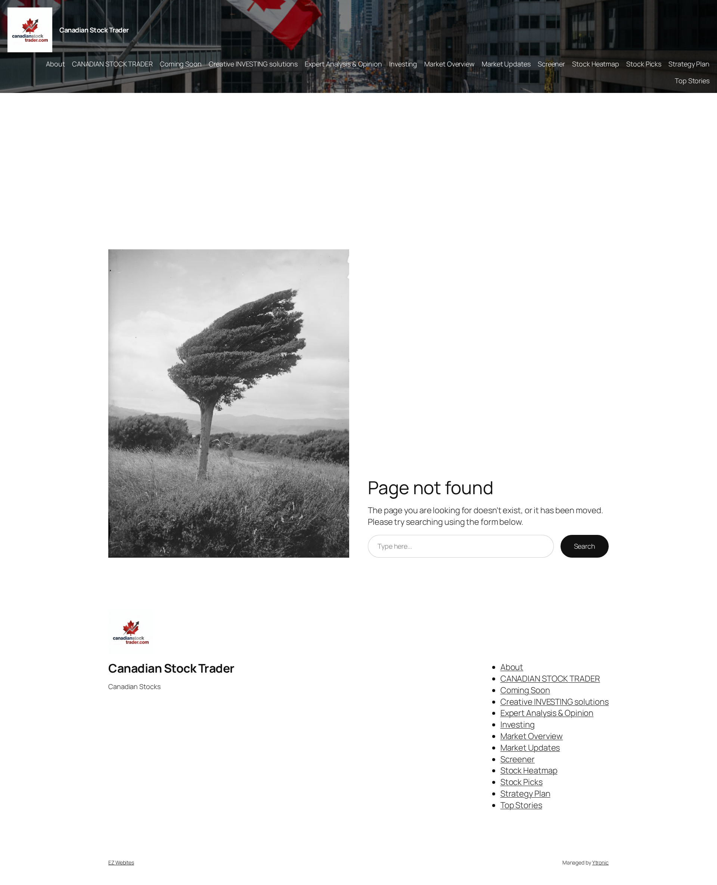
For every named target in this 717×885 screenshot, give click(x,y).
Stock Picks (643, 63)
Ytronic (600, 862)
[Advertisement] (358, 171)
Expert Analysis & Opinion (343, 63)
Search (584, 546)
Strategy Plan (689, 63)
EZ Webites (121, 862)
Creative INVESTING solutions (253, 63)
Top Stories (692, 80)
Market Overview (449, 63)
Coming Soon (181, 63)
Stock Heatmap (595, 63)
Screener (551, 63)
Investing (403, 63)
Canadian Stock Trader (94, 29)
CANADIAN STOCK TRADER (112, 63)
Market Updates (506, 63)
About (55, 63)
